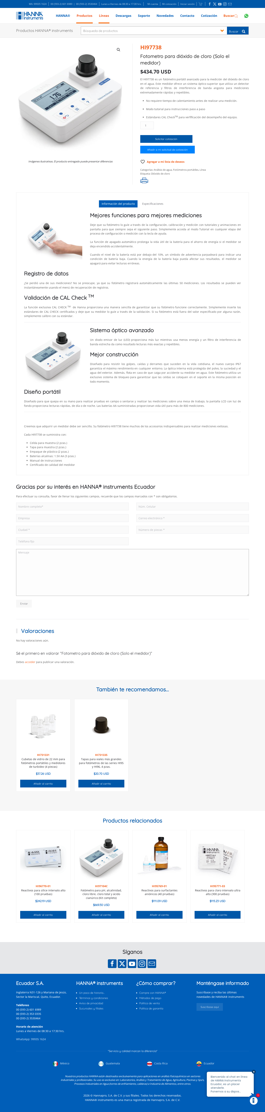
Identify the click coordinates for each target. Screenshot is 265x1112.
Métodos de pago (150, 998)
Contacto (187, 16)
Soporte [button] (144, 16)
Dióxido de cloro (160, 173)
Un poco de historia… (92, 993)
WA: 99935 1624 (38, 4)
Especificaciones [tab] (152, 204)
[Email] (151, 963)
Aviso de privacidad (91, 1003)
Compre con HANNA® (152, 993)
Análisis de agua (163, 169)
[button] (230, 15)
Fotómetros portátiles (185, 169)
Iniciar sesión (187, 4)
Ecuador (208, 1063)
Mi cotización (169, 4)
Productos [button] (84, 16)
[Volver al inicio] (29, 15)
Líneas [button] (104, 16)
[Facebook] (112, 963)
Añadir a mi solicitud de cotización (167, 149)
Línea (203, 169)
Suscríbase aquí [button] (210, 1006)
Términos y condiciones (93, 998)
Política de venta (149, 1003)
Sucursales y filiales (91, 1008)
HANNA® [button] (63, 16)
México (64, 1063)
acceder (30, 662)
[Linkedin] (209, 4)
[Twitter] (122, 963)
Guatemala (112, 1063)
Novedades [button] (165, 16)
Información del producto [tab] (118, 204)
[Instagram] (142, 963)
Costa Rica (160, 1063)
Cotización (209, 16)
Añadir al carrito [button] (43, 783)
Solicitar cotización (166, 138)
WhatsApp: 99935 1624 (31, 1039)
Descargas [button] (123, 16)
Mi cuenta (152, 4)
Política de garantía (151, 1008)
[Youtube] (132, 963)
